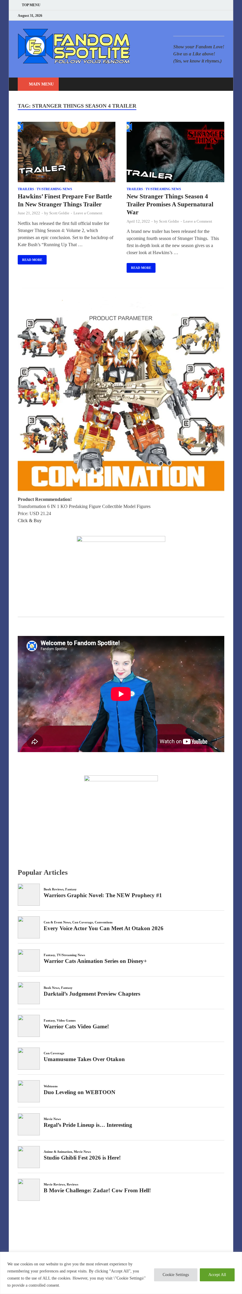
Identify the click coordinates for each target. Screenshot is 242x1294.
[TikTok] (223, 15)
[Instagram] (208, 15)
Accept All (217, 1274)
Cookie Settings (176, 1274)
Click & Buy (30, 520)
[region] (121, 1273)
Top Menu (31, 5)
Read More (30, 258)
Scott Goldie (59, 213)
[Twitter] (200, 15)
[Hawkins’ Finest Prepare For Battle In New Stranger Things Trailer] (66, 153)
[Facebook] (193, 15)
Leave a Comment (87, 213)
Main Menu (41, 84)
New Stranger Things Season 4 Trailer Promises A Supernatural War (170, 204)
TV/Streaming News (54, 189)
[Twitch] (215, 15)
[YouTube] (186, 15)
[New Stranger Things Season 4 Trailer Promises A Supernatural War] (175, 153)
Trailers (26, 189)
